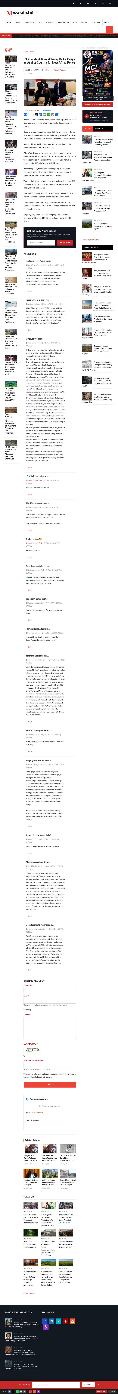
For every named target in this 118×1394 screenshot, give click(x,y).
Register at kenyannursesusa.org (97, 104)
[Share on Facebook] (9, 1391)
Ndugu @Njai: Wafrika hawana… (39, 760)
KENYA (40, 22)
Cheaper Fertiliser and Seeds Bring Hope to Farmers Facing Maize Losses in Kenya (65, 1277)
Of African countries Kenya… (38, 862)
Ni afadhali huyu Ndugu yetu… (38, 261)
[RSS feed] (103, 3)
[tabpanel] (97, 180)
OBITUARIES (84, 22)
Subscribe (65, 243)
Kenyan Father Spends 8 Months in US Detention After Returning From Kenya (21, 1366)
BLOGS (74, 22)
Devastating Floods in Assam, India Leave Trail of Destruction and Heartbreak (11, 235)
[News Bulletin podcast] (110, 3)
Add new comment (32, 110)
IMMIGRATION (29, 22)
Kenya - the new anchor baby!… (39, 835)
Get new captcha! (24, 1056)
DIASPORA (18, 22)
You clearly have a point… (36, 599)
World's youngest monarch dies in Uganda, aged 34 (103, 226)
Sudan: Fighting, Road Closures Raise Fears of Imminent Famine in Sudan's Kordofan (10, 423)
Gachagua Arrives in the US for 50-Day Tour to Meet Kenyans (103, 193)
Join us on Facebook (35, 1112)
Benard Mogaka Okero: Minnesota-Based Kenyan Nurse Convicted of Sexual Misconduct (20, 1352)
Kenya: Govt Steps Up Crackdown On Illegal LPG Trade (66, 1244)
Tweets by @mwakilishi (90, 240)
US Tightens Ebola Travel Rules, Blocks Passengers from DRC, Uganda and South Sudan (48, 1248)
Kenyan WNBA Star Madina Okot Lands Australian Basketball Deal (11, 368)
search (109, 29)
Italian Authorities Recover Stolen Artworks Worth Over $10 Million (10, 70)
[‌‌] (73, 3)
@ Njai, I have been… (34, 339)
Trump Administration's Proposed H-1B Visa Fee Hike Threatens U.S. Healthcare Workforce (61, 36)
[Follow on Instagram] (30, 1391)
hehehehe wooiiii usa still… (37, 656)
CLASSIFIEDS (96, 22)
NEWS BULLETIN (63, 22)
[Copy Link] (24, 1391)
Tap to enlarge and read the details (99, 98)
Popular (99, 129)
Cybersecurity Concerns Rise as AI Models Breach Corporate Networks (11, 155)
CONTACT (107, 22)
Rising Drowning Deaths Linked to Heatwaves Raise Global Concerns (103, 305)
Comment (27, 1015)
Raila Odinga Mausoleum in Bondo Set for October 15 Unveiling (11, 180)
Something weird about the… (38, 566)
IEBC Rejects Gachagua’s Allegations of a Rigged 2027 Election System (47, 1220)
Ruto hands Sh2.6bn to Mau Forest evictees (30, 1244)
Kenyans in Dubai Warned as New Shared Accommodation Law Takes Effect (97, 159)
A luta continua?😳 (34, 539)
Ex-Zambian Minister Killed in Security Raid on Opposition (11, 289)
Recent (88, 129)
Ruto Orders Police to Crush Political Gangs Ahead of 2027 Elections (66, 1219)
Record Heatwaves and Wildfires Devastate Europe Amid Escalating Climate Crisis (97, 398)
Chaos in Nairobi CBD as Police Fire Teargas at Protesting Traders (31, 1219)
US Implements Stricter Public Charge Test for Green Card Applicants (11, 315)
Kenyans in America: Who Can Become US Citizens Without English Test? (97, 382)
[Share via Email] (20, 1391)
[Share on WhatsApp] (17, 1391)
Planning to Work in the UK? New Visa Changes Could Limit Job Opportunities (97, 334)
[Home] (20, 13)
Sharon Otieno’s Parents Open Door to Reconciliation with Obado (11, 97)
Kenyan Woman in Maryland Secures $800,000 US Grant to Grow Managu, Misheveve (21, 1338)
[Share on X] (13, 1391)
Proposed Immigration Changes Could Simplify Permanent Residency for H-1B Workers (97, 366)
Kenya (32, 52)
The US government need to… (38, 503)
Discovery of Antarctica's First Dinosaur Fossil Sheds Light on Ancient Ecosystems (11, 263)
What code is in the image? (33, 1060)
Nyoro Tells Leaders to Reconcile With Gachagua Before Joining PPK (10, 206)
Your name (28, 985)
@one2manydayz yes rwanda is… (40, 925)
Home (9, 22)
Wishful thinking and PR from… (39, 730)
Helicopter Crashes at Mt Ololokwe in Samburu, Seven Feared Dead (11, 342)
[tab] (87, 128)
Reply (30, 467)
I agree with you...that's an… (38, 629)
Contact (112, 1391)
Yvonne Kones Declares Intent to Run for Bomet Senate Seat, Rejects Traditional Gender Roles (48, 1278)
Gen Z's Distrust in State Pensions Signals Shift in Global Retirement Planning (10, 125)
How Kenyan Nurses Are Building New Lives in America (103, 319)
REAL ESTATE (50, 22)
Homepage (28, 1010)
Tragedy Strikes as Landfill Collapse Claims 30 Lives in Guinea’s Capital (97, 350)
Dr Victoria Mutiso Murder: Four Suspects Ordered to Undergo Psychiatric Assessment (31, 1278)
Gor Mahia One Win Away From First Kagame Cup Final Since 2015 (10, 394)
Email (26, 996)
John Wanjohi (61, 70)
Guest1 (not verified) (34, 480)
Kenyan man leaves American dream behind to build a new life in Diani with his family (22, 1324)
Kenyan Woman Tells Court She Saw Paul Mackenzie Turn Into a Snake (96, 275)
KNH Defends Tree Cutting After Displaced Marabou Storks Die (10, 453)
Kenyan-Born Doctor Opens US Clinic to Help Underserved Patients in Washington (97, 291)
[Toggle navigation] (37, 11)
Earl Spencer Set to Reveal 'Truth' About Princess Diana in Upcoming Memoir (95, 258)
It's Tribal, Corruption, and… (37, 476)
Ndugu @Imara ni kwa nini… (37, 300)
